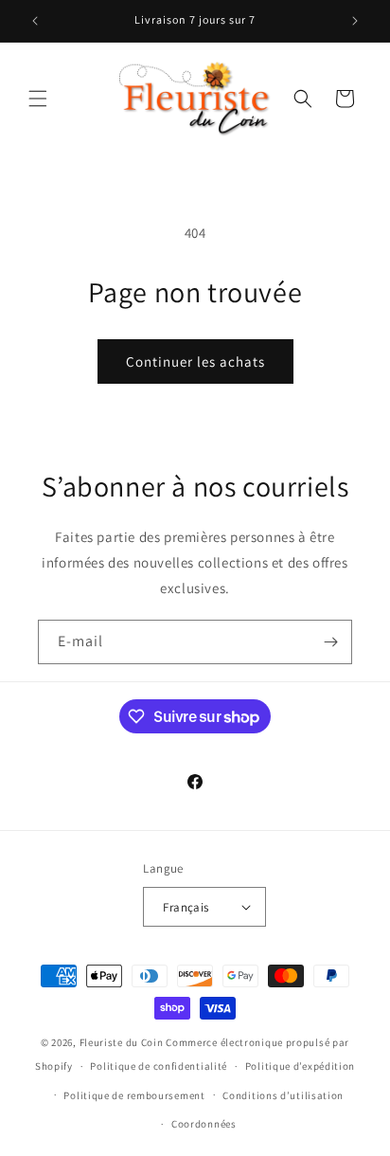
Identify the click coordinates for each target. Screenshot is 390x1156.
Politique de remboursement (133, 1095)
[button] (38, 98)
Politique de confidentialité (158, 1066)
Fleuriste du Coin (122, 1042)
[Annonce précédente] (35, 21)
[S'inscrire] (330, 642)
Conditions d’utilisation (283, 1095)
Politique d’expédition (300, 1066)
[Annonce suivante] (355, 21)
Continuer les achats (195, 361)
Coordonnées (204, 1123)
